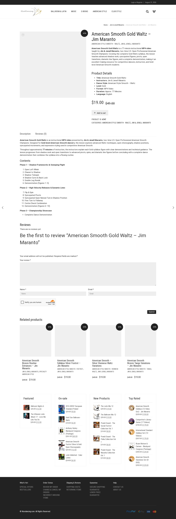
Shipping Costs (73, 487)
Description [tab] (25, 133)
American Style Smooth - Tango (139, 369)
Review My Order (50, 487)
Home (106, 25)
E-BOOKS (84, 11)
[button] (48, 361)
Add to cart (101, 113)
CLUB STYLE (116, 11)
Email (91, 289)
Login (133, 2)
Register (139, 2)
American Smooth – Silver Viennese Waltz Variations (102, 363)
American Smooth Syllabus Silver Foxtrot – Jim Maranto (68, 363)
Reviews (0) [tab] (40, 133)
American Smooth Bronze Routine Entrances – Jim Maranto (30, 364)
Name (23, 289)
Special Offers (26, 487)
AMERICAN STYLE (100, 11)
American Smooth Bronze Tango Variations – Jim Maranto (138, 363)
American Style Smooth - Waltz (106, 44)
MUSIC (73, 11)
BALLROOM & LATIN (58, 11)
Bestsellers (25, 490)
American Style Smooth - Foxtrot (70, 369)
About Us (117, 490)
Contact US (118, 487)
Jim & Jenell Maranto (117, 25)
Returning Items (73, 490)
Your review (25, 260)
